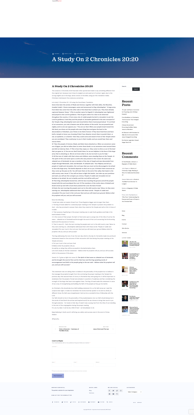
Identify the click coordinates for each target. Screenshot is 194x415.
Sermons (124, 232)
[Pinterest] (109, 394)
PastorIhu (57, 53)
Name (53, 362)
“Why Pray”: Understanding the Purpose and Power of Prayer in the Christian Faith (130, 199)
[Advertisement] (97, 26)
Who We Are (125, 228)
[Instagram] (121, 390)
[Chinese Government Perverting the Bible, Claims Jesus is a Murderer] (125, 269)
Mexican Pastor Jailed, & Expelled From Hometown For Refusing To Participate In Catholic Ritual (134, 310)
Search (124, 86)
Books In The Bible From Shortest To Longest (130, 182)
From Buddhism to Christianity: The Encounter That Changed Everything (130, 120)
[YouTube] (113, 394)
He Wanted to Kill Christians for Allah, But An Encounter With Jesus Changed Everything (130, 135)
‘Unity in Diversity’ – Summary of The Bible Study (69, 329)
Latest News (126, 237)
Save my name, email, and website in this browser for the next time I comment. (70, 371)
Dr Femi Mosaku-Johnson (129, 162)
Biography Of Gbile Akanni (129, 164)
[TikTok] (117, 390)
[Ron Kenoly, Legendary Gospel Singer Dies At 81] (125, 298)
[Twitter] (113, 390)
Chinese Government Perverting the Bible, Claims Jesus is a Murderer (129, 127)
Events (124, 219)
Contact (124, 224)
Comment (54, 346)
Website (97, 362)
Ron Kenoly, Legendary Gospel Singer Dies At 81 (134, 297)
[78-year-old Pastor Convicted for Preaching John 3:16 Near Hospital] (125, 244)
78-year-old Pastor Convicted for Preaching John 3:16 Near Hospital (130, 112)
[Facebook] (109, 390)
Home (123, 211)
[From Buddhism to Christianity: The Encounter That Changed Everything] (125, 256)
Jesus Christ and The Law (101, 328)
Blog (78, 53)
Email (75, 362)
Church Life (82, 53)
